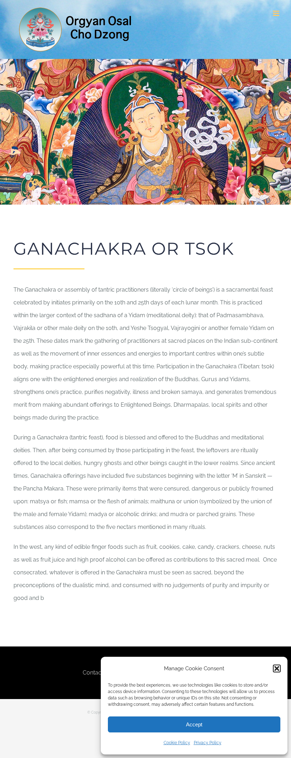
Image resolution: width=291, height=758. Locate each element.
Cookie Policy (177, 742)
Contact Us (97, 672)
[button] (276, 668)
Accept (194, 724)
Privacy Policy (207, 742)
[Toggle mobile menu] (276, 13)
